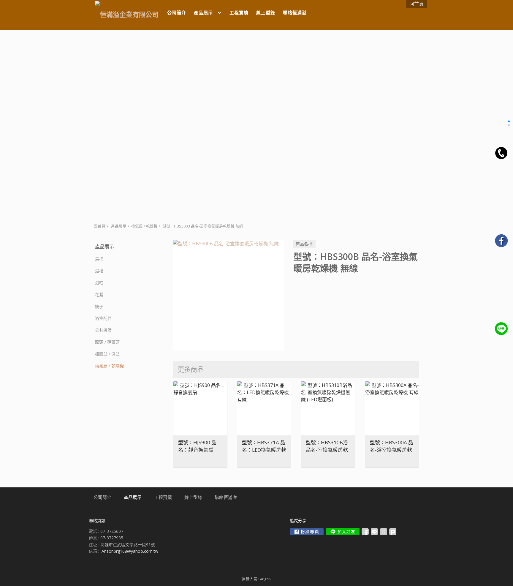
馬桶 (99, 259)
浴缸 (99, 282)
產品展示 (118, 226)
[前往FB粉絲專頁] (307, 531)
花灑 (99, 294)
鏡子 (99, 306)
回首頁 (99, 226)
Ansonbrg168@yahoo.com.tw (130, 551)
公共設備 (103, 330)
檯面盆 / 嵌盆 (107, 354)
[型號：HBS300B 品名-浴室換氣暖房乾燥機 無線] (228, 295)
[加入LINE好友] (343, 531)
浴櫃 (99, 271)
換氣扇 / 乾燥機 (144, 226)
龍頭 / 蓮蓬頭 (107, 342)
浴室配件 (103, 318)
